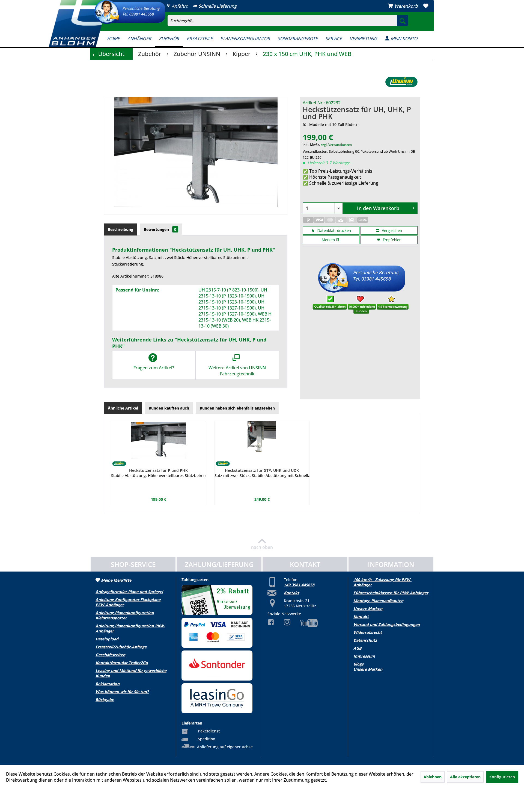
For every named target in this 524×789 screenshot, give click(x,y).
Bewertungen (160, 229)
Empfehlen (391, 239)
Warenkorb (406, 6)
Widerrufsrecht (367, 632)
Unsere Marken (367, 608)
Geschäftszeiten (110, 654)
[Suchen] (402, 20)
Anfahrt (179, 6)
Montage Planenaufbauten (378, 600)
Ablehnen (433, 776)
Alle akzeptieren (465, 776)
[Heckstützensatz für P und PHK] (158, 440)
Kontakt (291, 592)
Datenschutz (365, 640)
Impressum (364, 656)
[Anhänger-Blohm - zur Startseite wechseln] (79, 23)
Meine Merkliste (115, 580)
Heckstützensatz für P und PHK (158, 470)
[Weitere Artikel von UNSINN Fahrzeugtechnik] (401, 82)
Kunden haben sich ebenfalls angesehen (237, 408)
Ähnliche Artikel (123, 408)
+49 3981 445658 (299, 584)
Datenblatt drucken (333, 230)
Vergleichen (391, 230)
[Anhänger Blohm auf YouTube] (304, 623)
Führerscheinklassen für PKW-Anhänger (390, 592)
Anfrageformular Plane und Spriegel (129, 591)
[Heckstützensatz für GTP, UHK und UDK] (262, 440)
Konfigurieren (502, 776)
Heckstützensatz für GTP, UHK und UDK (262, 470)
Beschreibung (120, 229)
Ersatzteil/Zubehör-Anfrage (121, 646)
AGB (357, 648)
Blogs (358, 664)
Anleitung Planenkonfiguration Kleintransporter (125, 615)
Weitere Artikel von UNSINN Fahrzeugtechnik (237, 371)
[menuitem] (320, 15)
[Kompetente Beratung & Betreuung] (129, 12)
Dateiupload (107, 638)
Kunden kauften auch (169, 408)
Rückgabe (105, 699)
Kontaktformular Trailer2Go (122, 662)
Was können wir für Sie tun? (122, 691)
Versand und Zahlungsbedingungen (386, 624)
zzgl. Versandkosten (336, 144)
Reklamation (108, 683)
